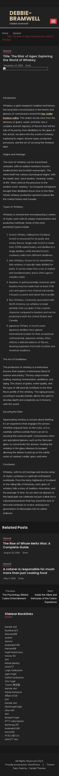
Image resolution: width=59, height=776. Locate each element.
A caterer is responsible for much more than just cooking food (28, 571)
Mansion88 (11, 633)
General (7, 50)
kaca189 (10, 731)
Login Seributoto (14, 670)
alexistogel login (13, 706)
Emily (28, 65)
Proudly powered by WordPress (23, 764)
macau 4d (10, 655)
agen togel (10, 673)
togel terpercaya (14, 652)
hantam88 (10, 648)
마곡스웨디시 (12, 735)
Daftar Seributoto (14, 677)
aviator (8, 637)
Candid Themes (37, 768)
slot (7, 659)
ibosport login (12, 717)
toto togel (10, 681)
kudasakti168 (12, 644)
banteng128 (11, 724)
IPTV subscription (14, 721)
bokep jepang (12, 662)
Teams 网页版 (12, 684)
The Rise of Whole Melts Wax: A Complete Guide (26, 545)
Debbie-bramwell (25, 16)
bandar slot (11, 626)
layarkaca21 (11, 630)
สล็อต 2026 (11, 695)
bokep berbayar (13, 691)
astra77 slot (11, 739)
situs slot (9, 710)
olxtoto (9, 641)
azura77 (9, 666)
